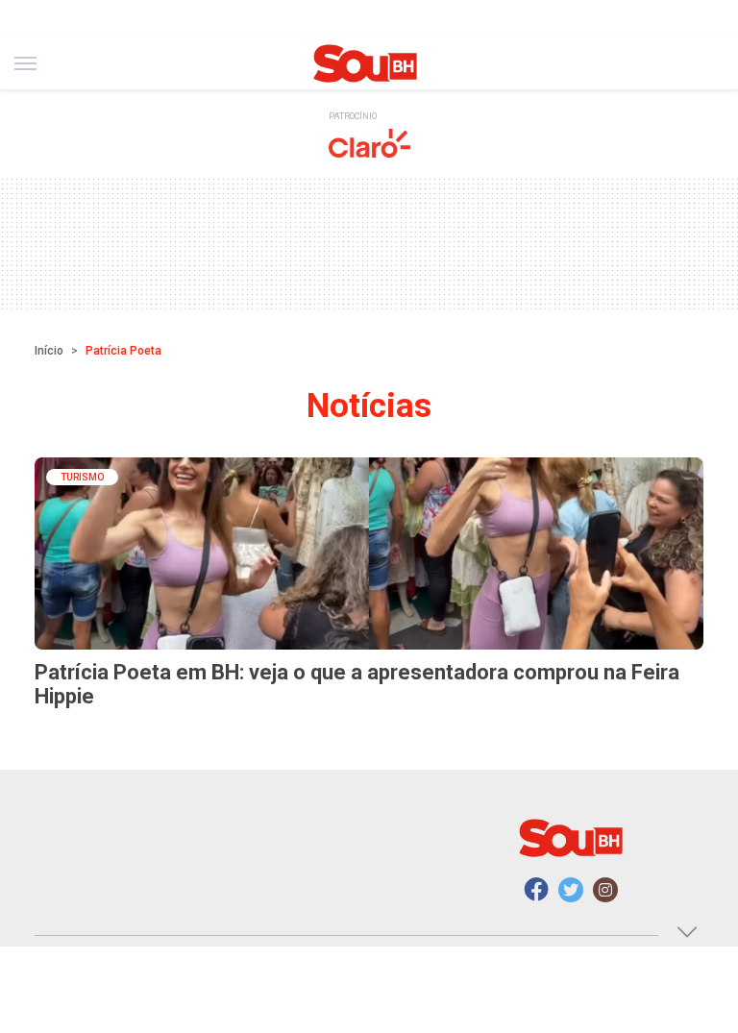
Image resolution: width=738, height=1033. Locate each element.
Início (49, 350)
